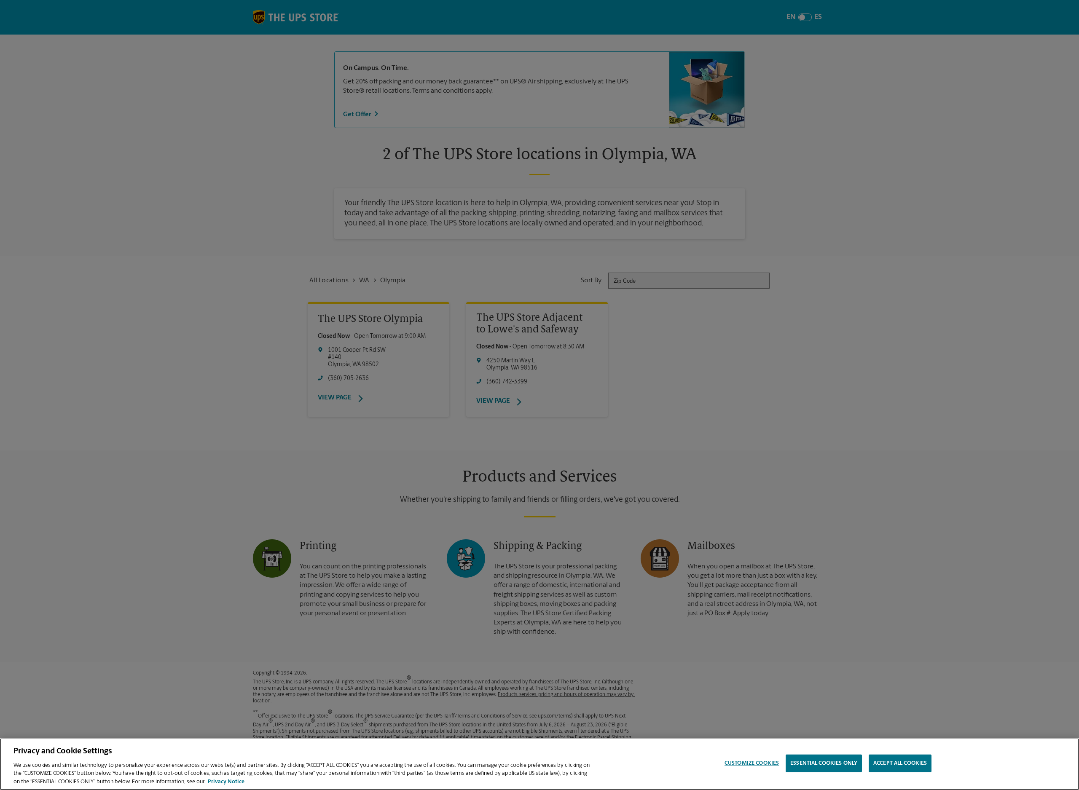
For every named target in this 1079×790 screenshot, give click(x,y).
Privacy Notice (226, 781)
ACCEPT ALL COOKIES (900, 763)
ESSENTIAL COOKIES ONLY (823, 763)
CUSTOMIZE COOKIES (752, 763)
